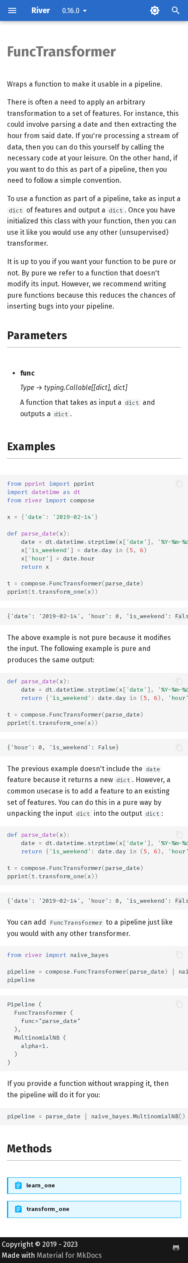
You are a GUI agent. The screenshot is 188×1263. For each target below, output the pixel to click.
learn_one (40, 1185)
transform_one (48, 1209)
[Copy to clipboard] (179, 483)
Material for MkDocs (69, 1255)
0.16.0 (71, 11)
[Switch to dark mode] (155, 10)
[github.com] (176, 1248)
